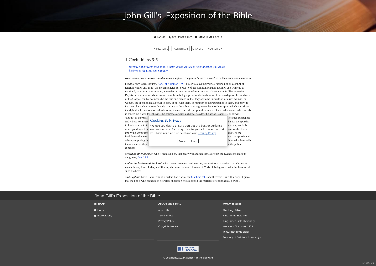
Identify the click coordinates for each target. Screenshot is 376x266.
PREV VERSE (162, 48)
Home (160, 37)
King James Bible (210, 37)
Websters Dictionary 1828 (238, 226)
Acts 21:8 (142, 157)
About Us (163, 210)
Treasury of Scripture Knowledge (242, 237)
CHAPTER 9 (197, 48)
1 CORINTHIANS (180, 48)
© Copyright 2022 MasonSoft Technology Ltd (188, 257)
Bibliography (181, 37)
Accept (182, 141)
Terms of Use (165, 215)
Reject (194, 141)
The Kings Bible (232, 210)
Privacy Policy (166, 221)
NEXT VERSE (214, 48)
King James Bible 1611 (236, 215)
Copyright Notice (168, 226)
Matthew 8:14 (199, 177)
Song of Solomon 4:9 (170, 83)
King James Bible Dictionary (239, 221)
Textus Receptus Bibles (236, 231)
